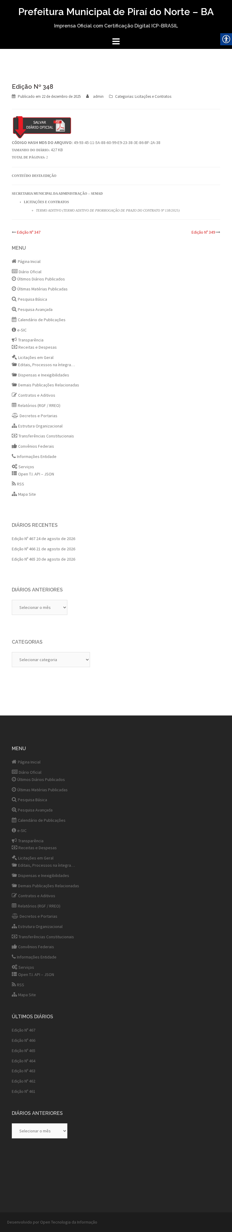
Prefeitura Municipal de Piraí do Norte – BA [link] (116, 11)
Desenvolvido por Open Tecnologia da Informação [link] (52, 1222)
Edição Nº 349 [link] (203, 232)
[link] (61, 96)
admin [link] (98, 96)
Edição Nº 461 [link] (23, 1091)
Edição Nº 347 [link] (28, 232)
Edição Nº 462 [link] (23, 1081)
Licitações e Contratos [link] (153, 96)
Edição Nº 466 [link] (23, 549)
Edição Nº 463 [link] (23, 1071)
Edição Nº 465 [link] (23, 559)
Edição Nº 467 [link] (23, 538)
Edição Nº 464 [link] (23, 1061)
